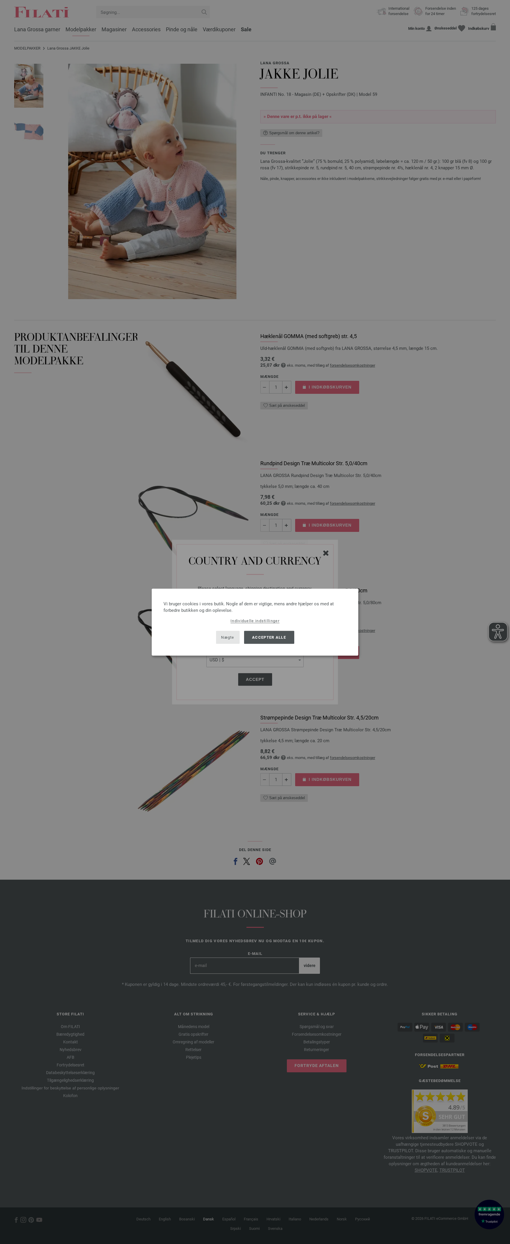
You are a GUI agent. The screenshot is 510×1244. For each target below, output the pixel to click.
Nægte (227, 637)
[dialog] (255, 622)
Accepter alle (269, 637)
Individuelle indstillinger (255, 620)
